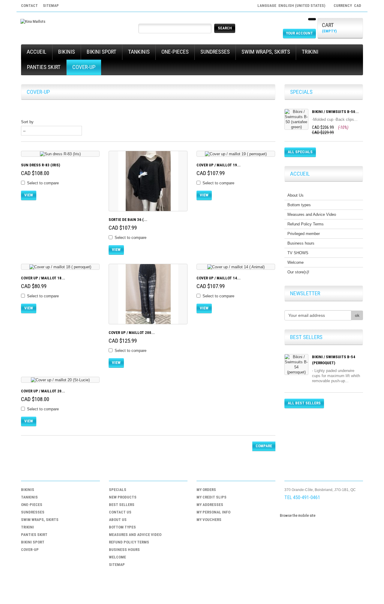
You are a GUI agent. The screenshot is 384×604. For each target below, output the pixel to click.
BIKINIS (66, 51)
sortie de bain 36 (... (128, 219)
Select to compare (43, 183)
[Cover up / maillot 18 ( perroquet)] (60, 267)
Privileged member (303, 233)
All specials (300, 152)
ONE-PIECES (175, 51)
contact (29, 5)
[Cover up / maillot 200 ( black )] (148, 294)
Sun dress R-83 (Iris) (40, 165)
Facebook (288, 508)
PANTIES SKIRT (44, 67)
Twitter (300, 508)
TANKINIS (139, 51)
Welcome (295, 262)
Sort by (27, 122)
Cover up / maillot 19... (218, 165)
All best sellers (304, 403)
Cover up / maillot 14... (218, 278)
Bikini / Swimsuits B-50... (335, 111)
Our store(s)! (298, 272)
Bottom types (299, 205)
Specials (117, 489)
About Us (295, 195)
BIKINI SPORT (101, 51)
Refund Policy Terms (305, 224)
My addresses (209, 504)
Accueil (36, 51)
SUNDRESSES (215, 51)
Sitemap (117, 564)
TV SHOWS (297, 253)
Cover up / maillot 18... (43, 278)
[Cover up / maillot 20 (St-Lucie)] (60, 380)
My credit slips (211, 497)
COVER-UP (83, 67)
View (28, 195)
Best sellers (121, 504)
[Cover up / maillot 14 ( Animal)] (235, 267)
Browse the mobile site (297, 515)
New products (122, 497)
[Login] (312, 19)
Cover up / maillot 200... (132, 332)
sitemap (51, 5)
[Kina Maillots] (32, 21)
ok (357, 315)
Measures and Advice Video (311, 214)
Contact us (120, 512)
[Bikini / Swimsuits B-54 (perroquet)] (296, 364)
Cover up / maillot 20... (43, 391)
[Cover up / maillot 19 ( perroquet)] (235, 154)
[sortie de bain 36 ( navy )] (148, 181)
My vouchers (208, 519)
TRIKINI (310, 51)
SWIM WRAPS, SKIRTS (266, 51)
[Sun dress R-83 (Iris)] (60, 154)
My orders (206, 489)
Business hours (300, 243)
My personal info (213, 512)
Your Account (299, 33)
